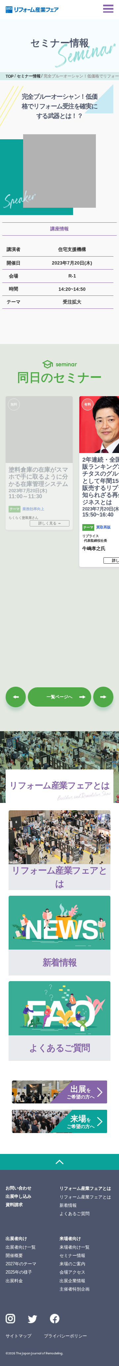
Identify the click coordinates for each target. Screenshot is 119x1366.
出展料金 (14, 1280)
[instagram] (10, 1318)
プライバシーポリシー (65, 1335)
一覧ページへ (59, 696)
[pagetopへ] (59, 1162)
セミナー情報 (72, 1255)
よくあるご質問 (75, 1213)
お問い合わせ (18, 1188)
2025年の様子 (19, 1272)
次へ (103, 697)
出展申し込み (18, 1196)
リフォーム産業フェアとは (85, 1197)
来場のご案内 (72, 1263)
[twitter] (32, 1320)
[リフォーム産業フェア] (32, 9)
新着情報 (68, 1205)
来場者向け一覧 (75, 1247)
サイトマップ (18, 1335)
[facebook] (55, 1318)
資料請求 (14, 1204)
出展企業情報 (72, 1280)
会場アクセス (72, 1272)
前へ (16, 697)
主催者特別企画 (75, 1289)
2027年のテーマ (21, 1263)
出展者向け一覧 (21, 1247)
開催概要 (14, 1255)
